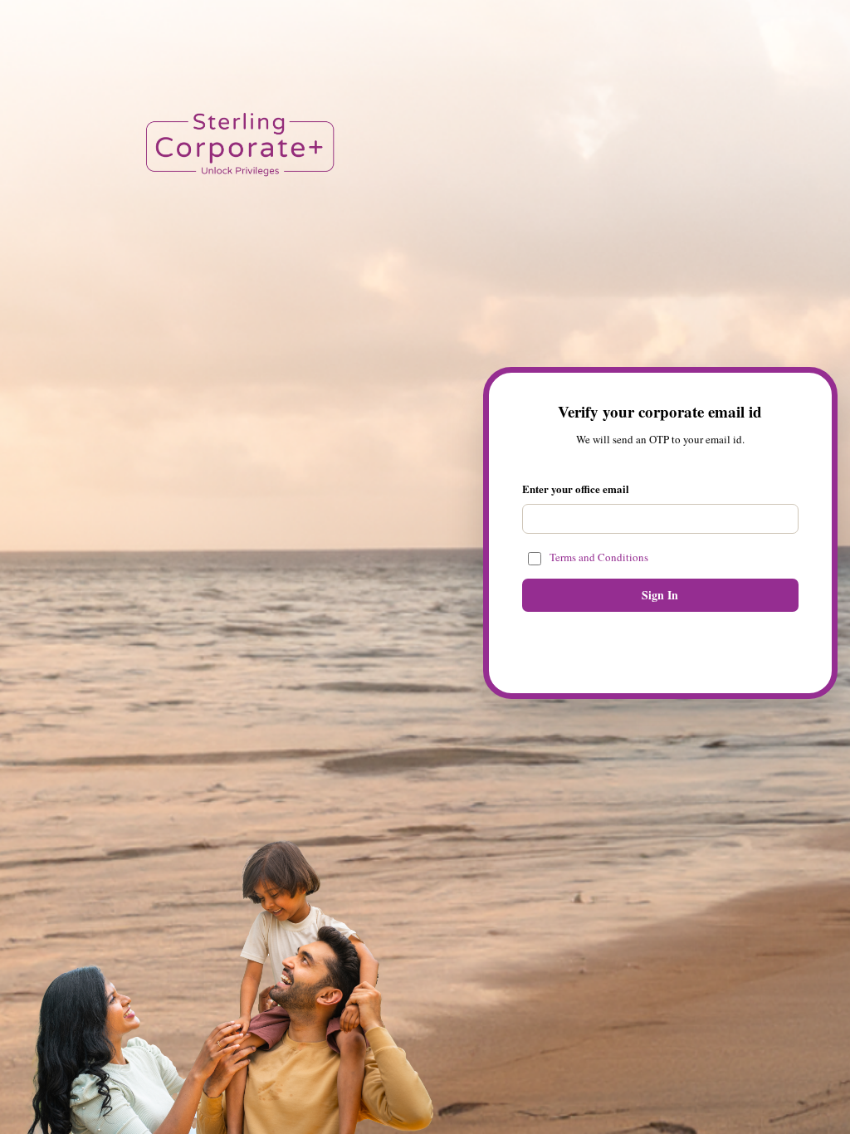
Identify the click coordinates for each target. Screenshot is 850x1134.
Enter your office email (575, 488)
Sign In (660, 595)
